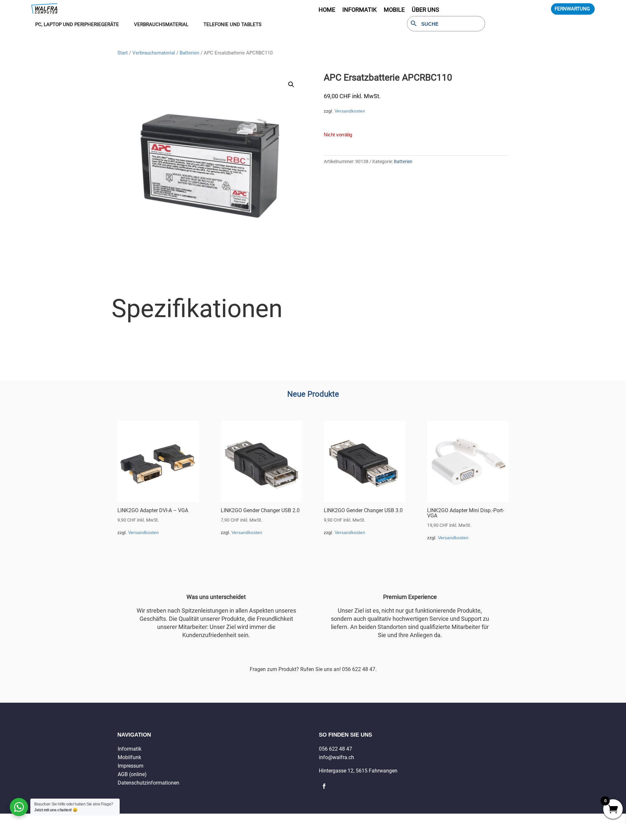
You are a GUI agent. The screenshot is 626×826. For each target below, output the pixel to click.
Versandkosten (350, 111)
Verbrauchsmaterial (153, 53)
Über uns (425, 10)
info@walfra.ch (336, 757)
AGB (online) (132, 774)
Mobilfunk (129, 757)
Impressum (130, 766)
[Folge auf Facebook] (324, 786)
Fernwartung (572, 9)
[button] (291, 84)
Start (122, 53)
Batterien (189, 53)
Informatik (130, 749)
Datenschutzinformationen (148, 783)
